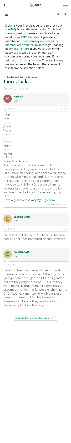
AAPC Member (30, 37)
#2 (66, 229)
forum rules (39, 29)
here (38, 60)
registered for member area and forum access (31, 43)
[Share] (61, 109)
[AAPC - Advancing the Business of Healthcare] (35, 5)
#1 (66, 109)
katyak (9, 88)
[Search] (6, 5)
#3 (66, 264)
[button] (6, 14)
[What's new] (58, 14)
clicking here (20, 49)
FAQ (13, 29)
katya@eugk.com (43, 200)
